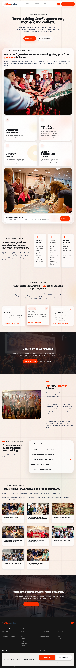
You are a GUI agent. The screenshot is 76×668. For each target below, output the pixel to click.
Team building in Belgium (8, 636)
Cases (59, 638)
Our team (60, 634)
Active (22, 636)
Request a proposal (45, 38)
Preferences (55, 662)
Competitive (24, 641)
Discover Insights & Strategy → (61, 323)
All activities (5, 631)
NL (52, 3)
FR (55, 3)
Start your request (68, 3)
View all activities (30, 361)
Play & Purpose (43, 634)
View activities (29, 38)
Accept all (47, 657)
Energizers (23, 645)
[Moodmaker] (10, 4)
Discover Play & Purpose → (35, 322)
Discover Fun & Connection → (12, 323)
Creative (23, 638)
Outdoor (23, 634)
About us (36, 3)
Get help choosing (45, 361)
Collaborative (24, 643)
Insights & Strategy (44, 636)
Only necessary (63, 657)
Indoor (22, 631)
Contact (45, 3)
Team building (24, 3)
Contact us (64, 218)
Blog (59, 636)
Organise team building (8, 634)
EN (58, 3)
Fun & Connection (44, 631)
